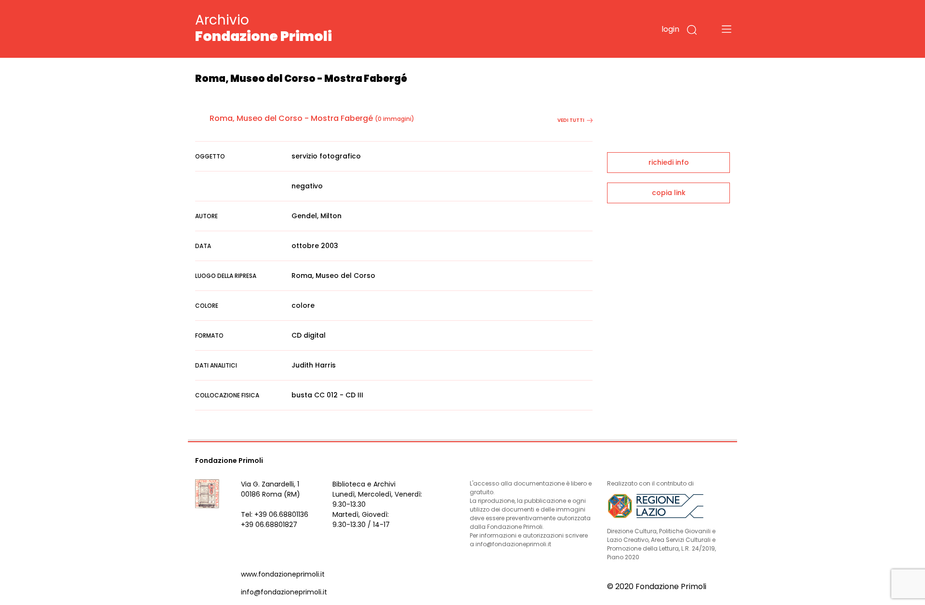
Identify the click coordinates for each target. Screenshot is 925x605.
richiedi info (668, 162)
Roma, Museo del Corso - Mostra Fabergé (291, 118)
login (670, 29)
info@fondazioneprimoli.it (284, 592)
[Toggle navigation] (726, 29)
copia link (669, 192)
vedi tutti (570, 120)
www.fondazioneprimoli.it (283, 574)
